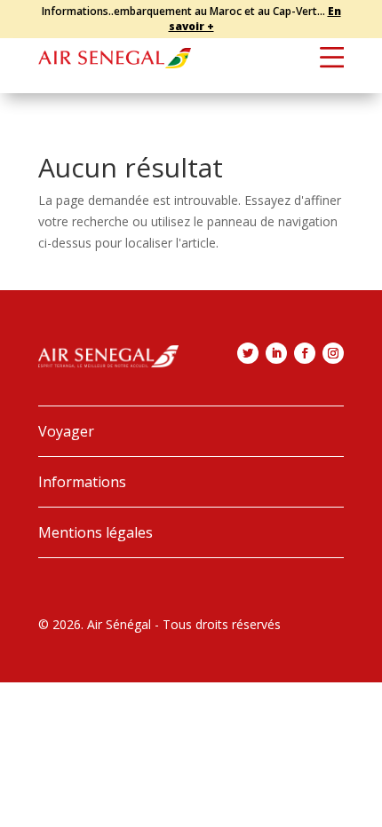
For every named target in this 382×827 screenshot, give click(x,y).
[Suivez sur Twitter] (248, 353)
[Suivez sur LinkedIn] (276, 353)
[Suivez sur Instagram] (333, 353)
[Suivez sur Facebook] (304, 353)
